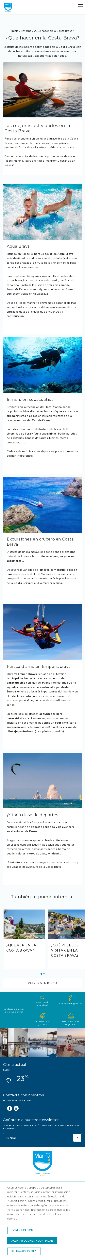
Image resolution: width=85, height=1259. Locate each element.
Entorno (26, 30)
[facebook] (9, 1108)
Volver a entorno (42, 983)
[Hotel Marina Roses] (8, 11)
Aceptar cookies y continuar (32, 1240)
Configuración (22, 1230)
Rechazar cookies (24, 1251)
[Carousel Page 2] (44, 973)
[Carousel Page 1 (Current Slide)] (41, 974)
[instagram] (16, 1108)
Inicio (15, 30)
